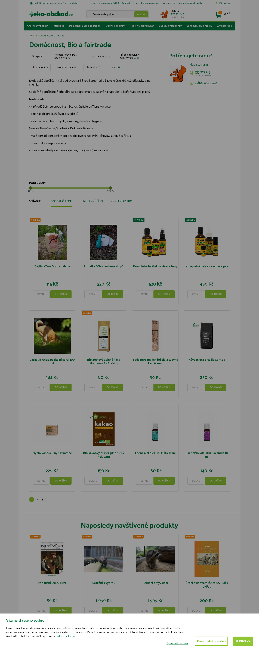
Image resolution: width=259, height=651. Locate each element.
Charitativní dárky (37, 26)
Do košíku (61, 294)
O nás (135, 3)
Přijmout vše (243, 641)
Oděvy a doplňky (115, 26)
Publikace (58, 26)
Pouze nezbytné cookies (211, 641)
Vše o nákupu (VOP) (109, 3)
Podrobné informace (66, 636)
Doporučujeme (61, 201)
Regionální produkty (142, 26)
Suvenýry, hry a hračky (199, 26)
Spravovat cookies (177, 643)
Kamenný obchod (150, 3)
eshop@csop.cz (206, 83)
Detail (41, 294)
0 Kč (227, 14)
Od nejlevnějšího (90, 201)
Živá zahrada (224, 26)
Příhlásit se (224, 3)
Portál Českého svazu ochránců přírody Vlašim (56, 3)
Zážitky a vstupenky (170, 26)
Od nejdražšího (121, 201)
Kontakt (126, 3)
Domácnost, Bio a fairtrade (85, 26)
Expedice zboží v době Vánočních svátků (182, 3)
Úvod (93, 3)
